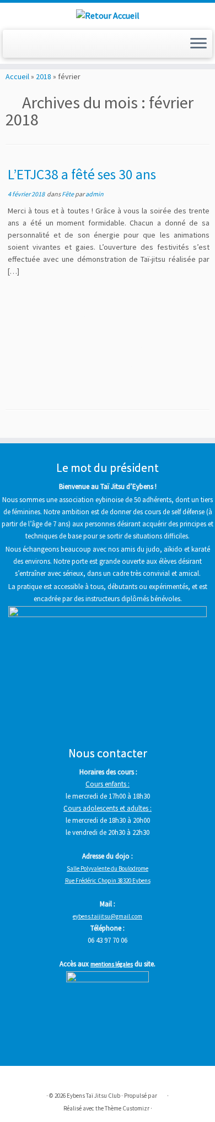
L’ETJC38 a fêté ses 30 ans (82, 174)
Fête (68, 194)
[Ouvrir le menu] (198, 44)
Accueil (17, 76)
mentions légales (111, 964)
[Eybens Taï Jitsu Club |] (107, 14)
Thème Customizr (127, 1108)
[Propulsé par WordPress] (162, 1093)
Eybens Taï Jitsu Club (93, 1095)
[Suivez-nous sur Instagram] (25, 47)
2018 (43, 76)
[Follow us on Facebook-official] (13, 47)
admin (94, 194)
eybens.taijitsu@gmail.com (107, 916)
